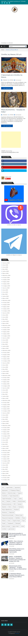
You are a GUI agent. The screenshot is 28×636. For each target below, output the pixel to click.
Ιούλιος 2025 (5, 290)
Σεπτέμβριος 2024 (6, 310)
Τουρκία (3, 523)
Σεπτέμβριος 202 (5, 479)
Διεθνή (20, 498)
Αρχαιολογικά (5, 490)
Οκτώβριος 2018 (5, 458)
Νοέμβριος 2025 (5, 281)
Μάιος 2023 (5, 344)
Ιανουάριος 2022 (6, 377)
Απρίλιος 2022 (5, 371)
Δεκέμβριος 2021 (6, 379)
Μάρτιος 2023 (5, 348)
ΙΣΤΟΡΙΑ (11, 80)
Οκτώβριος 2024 (6, 308)
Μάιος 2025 (5, 294)
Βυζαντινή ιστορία (12, 493)
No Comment (18, 80)
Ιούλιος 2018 (5, 465)
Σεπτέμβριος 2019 (6, 436)
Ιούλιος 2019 (5, 440)
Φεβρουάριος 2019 (6, 450)
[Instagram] (4, 3)
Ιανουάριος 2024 (6, 327)
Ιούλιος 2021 (5, 390)
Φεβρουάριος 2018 (6, 475)
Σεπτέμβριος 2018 (6, 461)
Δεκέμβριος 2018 (6, 454)
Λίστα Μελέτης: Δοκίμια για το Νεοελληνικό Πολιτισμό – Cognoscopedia (16, 550)
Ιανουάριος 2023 (6, 352)
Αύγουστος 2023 (6, 338)
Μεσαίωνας (4, 512)
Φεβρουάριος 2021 (6, 400)
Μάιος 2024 (5, 319)
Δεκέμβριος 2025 (6, 279)
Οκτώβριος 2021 (5, 383)
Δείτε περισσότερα (6, 88)
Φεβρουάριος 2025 (6, 300)
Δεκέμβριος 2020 (6, 404)
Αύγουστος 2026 (6, 263)
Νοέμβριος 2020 (5, 406)
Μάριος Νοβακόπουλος (7, 509)
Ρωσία (9, 520)
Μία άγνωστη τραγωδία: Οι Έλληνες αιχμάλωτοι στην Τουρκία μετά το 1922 (17, 535)
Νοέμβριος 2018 (5, 456)
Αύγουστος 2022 (6, 363)
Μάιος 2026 (5, 269)
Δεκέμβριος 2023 (6, 329)
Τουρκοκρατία (10, 523)
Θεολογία (20, 504)
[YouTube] (7, 3)
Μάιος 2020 (5, 419)
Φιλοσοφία (17, 523)
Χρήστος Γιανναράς (6, 526)
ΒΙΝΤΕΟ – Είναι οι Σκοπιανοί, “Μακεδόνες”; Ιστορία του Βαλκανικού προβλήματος (16, 543)
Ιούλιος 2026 (5, 265)
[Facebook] (2, 3)
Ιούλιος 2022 (5, 365)
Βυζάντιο (4, 493)
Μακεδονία (16, 509)
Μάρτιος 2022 (5, 373)
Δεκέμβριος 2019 (6, 429)
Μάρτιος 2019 (5, 448)
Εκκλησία (8, 501)
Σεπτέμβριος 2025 (6, 285)
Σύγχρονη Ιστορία (16, 520)
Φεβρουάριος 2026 (6, 275)
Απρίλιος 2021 (5, 396)
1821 (3, 487)
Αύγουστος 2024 (6, 313)
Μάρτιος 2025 (5, 298)
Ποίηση (23, 518)
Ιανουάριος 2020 (6, 427)
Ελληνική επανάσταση (6, 504)
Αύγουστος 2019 (5, 438)
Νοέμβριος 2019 (5, 431)
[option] (17, 1)
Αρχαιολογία (17, 487)
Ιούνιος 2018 (5, 467)
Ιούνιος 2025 (5, 292)
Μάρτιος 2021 (5, 398)
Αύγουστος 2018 (5, 463)
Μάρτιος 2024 (5, 323)
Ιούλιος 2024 (5, 315)
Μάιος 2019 (5, 444)
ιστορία (22, 526)
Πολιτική (4, 520)
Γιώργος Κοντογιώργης (7, 498)
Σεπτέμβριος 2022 (6, 360)
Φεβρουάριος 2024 (6, 325)
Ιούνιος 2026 (5, 267)
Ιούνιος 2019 (5, 442)
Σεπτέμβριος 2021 (6, 385)
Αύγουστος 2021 (5, 388)
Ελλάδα (14, 501)
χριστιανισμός (12, 529)
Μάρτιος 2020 (5, 423)
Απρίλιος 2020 (5, 421)
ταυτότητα (4, 529)
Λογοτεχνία (20, 506)
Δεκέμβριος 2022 (6, 354)
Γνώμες (15, 498)
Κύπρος (14, 506)
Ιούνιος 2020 (5, 417)
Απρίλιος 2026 (5, 271)
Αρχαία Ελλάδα (9, 487)
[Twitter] (9, 3)
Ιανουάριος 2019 (5, 452)
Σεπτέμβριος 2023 (6, 335)
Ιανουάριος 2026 (6, 277)
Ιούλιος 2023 (5, 340)
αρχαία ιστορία (15, 526)
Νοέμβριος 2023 (5, 331)
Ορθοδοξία (17, 518)
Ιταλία (9, 506)
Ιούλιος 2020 (5, 415)
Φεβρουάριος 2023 (6, 350)
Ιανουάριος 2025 (6, 302)
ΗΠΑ (14, 504)
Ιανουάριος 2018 (5, 477)
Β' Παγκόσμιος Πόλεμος (15, 490)
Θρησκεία (4, 506)
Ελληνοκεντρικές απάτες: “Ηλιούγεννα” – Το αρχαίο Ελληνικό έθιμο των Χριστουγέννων (18, 567)
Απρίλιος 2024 (5, 321)
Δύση (3, 501)
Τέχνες (23, 520)
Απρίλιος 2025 (5, 296)
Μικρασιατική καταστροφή (7, 515)
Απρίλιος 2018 (5, 471)
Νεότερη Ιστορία (18, 515)
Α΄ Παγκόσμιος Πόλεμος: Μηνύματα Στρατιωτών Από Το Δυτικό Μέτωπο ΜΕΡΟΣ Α (16, 575)
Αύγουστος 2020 (6, 413)
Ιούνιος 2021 (5, 392)
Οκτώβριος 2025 (6, 283)
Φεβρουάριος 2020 (6, 425)
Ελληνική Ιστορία (21, 501)
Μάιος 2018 (4, 469)
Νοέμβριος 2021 (5, 381)
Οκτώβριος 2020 (6, 408)
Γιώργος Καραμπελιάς (14, 495)
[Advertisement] (14, 28)
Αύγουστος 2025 (6, 288)
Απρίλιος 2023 (5, 346)
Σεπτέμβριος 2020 (6, 410)
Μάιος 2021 (4, 394)
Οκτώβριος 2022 (6, 358)
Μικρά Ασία (11, 512)
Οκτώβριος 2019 (5, 433)
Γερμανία (20, 493)
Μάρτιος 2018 (5, 473)
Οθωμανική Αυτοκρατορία (7, 518)
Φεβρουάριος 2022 (6, 375)
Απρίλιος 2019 (5, 446)
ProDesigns (17, 633)
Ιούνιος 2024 (5, 317)
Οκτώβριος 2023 (6, 333)
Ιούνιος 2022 (5, 367)
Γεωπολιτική (4, 495)
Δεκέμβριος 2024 (6, 304)
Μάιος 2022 (5, 369)
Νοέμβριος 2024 (5, 306)
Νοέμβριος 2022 (5, 356)
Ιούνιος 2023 (5, 342)
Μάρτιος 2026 (5, 273)
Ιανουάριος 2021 (5, 402)
